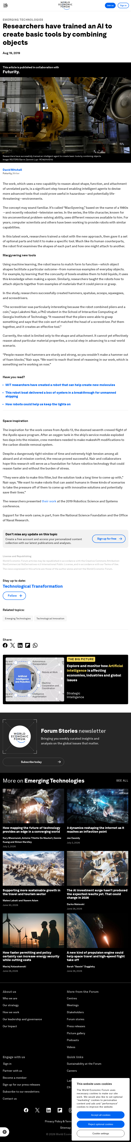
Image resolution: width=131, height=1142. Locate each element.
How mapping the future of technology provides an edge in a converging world (31, 829)
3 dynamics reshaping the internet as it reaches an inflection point (95, 829)
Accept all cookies (100, 1115)
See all (122, 780)
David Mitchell (12, 169)
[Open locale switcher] (4, 1131)
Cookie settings (100, 1133)
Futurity (10, 71)
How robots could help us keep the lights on (38, 404)
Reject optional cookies (100, 1124)
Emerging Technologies (23, 19)
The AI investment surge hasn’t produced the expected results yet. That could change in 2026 (97, 893)
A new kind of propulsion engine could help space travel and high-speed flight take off (96, 956)
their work (49, 501)
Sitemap (65, 1127)
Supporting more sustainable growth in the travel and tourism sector (31, 892)
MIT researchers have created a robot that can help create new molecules (60, 385)
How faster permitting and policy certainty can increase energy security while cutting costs (31, 956)
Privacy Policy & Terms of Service (65, 1121)
